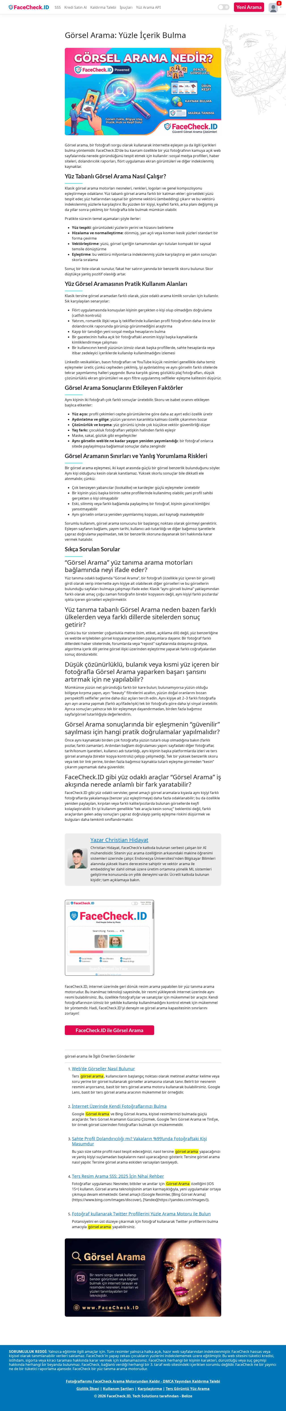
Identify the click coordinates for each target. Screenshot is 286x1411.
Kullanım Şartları (118, 1388)
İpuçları (126, 7)
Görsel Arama (97, 1113)
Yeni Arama (249, 7)
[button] (274, 7)
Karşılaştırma (150, 1388)
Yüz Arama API (148, 7)
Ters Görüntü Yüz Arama (188, 1388)
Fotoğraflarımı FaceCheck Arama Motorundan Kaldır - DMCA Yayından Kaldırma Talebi (143, 1381)
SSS (58, 7)
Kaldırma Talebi (103, 7)
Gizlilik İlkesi (87, 1388)
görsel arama (92, 1076)
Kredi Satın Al (75, 7)
